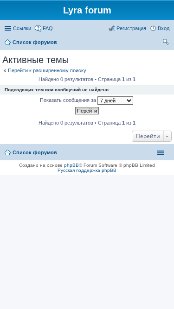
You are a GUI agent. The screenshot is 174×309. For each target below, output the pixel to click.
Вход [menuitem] (163, 28)
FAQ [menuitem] (48, 28)
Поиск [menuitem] (166, 43)
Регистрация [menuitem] (131, 28)
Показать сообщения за (68, 100)
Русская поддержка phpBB (87, 170)
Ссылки (22, 28)
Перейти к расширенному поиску (47, 70)
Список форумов (35, 152)
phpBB (71, 165)
